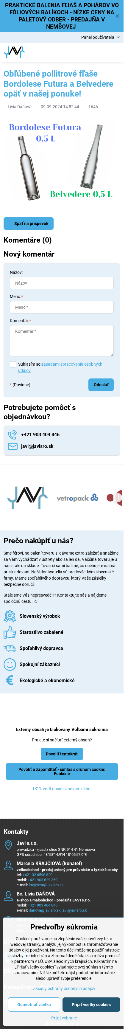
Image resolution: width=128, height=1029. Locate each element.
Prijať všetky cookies (91, 1004)
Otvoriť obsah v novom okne (64, 788)
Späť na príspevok (30, 223)
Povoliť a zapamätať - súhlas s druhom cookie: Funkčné (61, 771)
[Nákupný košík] (102, 52)
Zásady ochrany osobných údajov (64, 988)
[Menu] (116, 52)
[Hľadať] (88, 52)
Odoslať (101, 384)
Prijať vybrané (64, 1018)
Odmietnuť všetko (34, 1004)
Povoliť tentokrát (62, 754)
